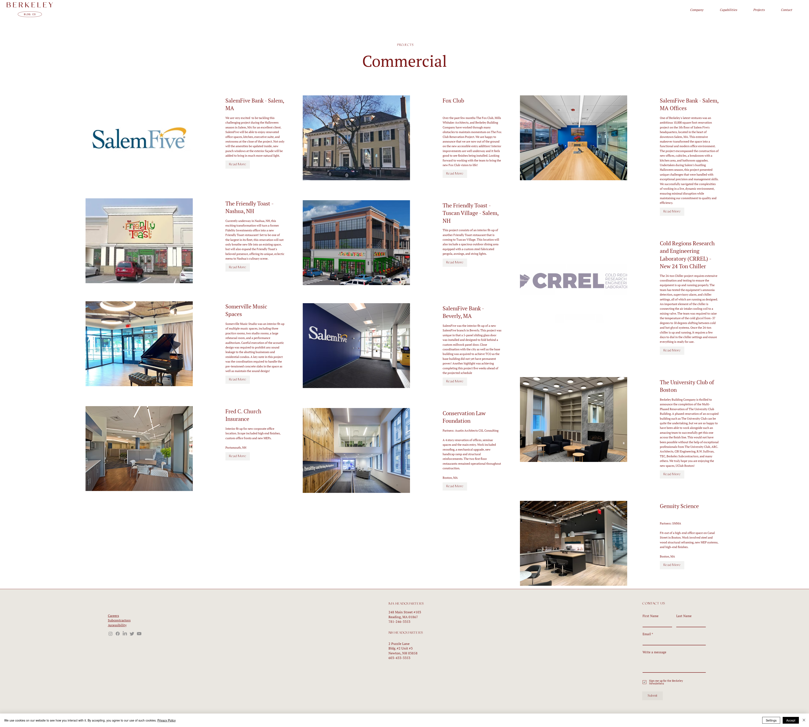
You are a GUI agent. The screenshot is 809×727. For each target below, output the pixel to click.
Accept (790, 720)
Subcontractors (119, 620)
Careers (113, 615)
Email (647, 634)
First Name (651, 616)
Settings (771, 720)
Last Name (684, 616)
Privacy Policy (166, 720)
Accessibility (117, 625)
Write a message (654, 652)
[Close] (803, 720)
